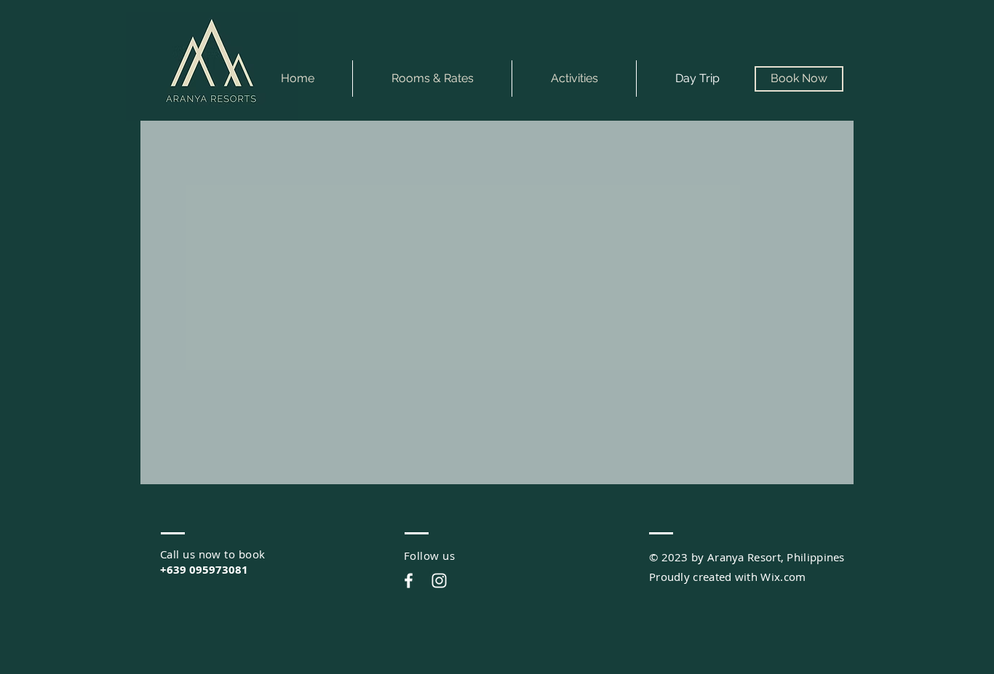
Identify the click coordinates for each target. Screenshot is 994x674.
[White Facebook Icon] (408, 580)
